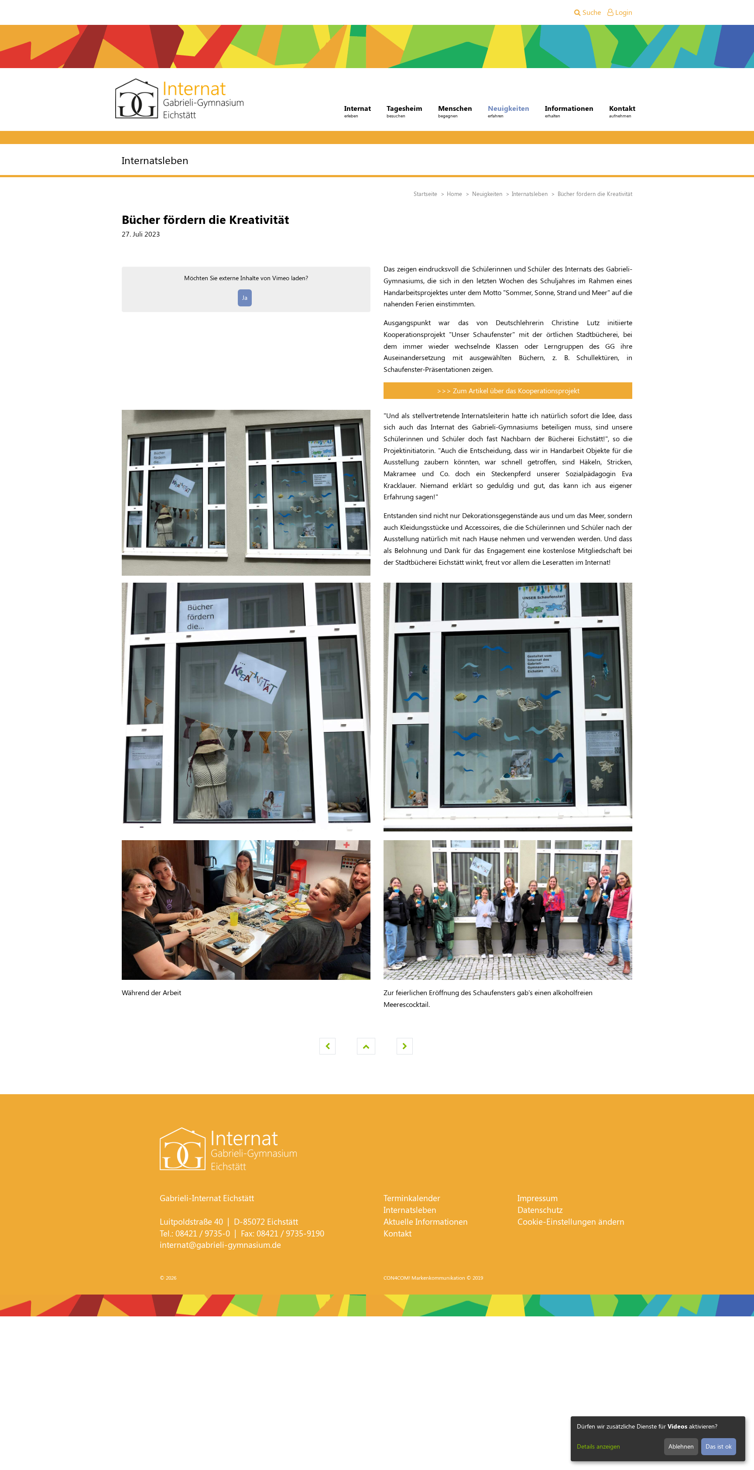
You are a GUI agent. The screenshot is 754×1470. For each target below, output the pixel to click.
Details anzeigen (598, 1446)
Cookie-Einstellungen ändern (571, 1221)
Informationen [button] (569, 111)
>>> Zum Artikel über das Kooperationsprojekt (508, 390)
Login (622, 12)
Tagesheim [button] (404, 111)
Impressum (538, 1197)
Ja (244, 297)
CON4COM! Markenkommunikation (424, 1277)
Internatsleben (410, 1209)
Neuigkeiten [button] (508, 111)
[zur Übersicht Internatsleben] (366, 1046)
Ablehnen (681, 1446)
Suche (591, 12)
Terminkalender (412, 1197)
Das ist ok (719, 1446)
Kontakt (397, 1233)
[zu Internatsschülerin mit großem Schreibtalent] (405, 1046)
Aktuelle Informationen (426, 1221)
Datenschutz (540, 1209)
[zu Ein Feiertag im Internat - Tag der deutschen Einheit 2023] (327, 1046)
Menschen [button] (455, 111)
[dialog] (658, 1438)
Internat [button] (357, 111)
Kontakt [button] (622, 111)
